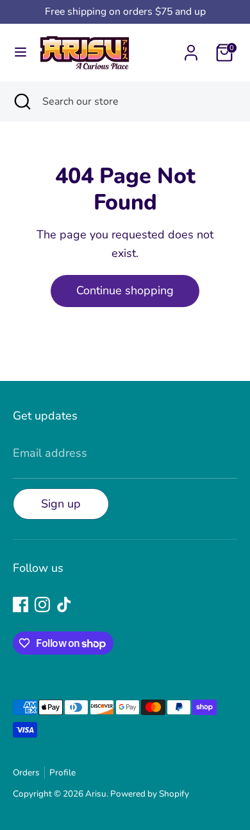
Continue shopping (125, 290)
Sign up (61, 503)
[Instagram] (42, 604)
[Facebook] (20, 604)
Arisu (95, 794)
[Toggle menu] (20, 52)
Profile (62, 772)
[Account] (191, 49)
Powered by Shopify (149, 794)
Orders (26, 772)
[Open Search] (21, 101)
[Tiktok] (64, 604)
